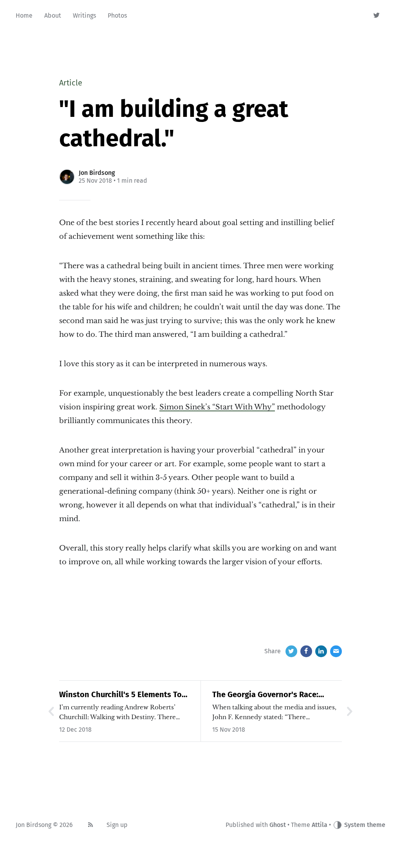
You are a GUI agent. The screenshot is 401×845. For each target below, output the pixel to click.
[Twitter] (377, 16)
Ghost (277, 825)
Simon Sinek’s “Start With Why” (217, 407)
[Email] (336, 651)
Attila (319, 825)
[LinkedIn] (321, 651)
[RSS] (90, 825)
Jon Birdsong (97, 172)
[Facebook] (306, 651)
